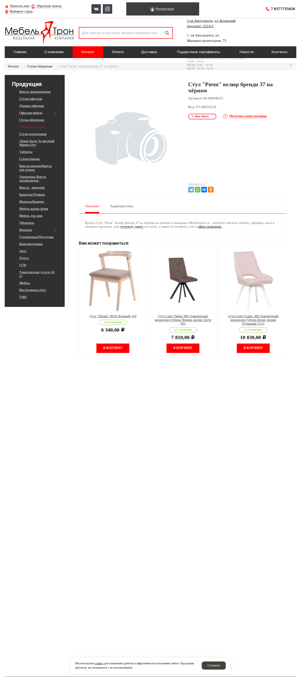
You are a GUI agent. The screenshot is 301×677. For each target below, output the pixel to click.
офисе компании (210, 226)
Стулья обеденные (39, 66)
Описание (92, 206)
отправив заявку (131, 226)
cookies (99, 663)
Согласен (213, 665)
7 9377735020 (283, 9)
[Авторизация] (298, 2)
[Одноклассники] (211, 189)
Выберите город (21, 11)
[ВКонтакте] (204, 189)
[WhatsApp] (197, 189)
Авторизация (164, 9)
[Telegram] (191, 189)
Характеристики (121, 206)
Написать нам (19, 6)
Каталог (13, 66)
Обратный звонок (49, 6)
